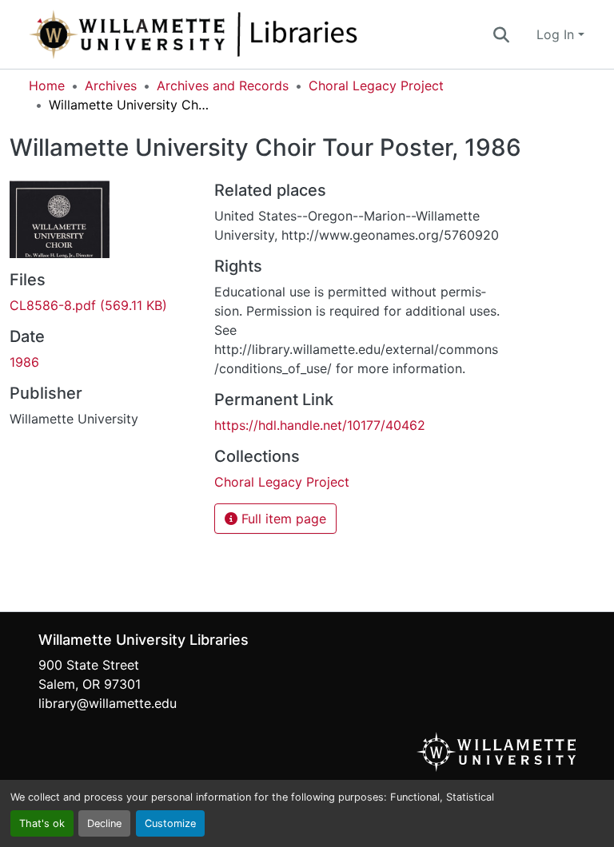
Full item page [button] (281, 519)
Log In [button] (557, 34)
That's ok (42, 823)
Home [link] (47, 85)
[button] (246, 34)
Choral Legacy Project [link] (376, 85)
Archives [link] (111, 85)
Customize (170, 823)
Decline (104, 823)
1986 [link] (24, 362)
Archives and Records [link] (223, 85)
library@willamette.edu (107, 703)
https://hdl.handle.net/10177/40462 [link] (319, 425)
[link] (102, 305)
